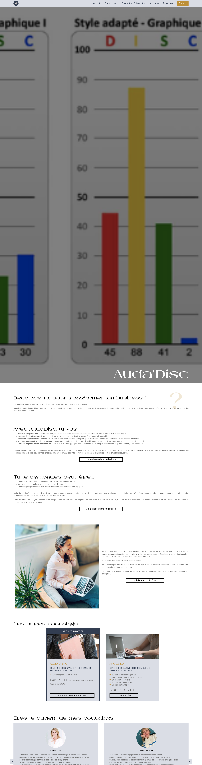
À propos (154, 3)
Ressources (169, 3)
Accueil (96, 3)
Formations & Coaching (133, 3)
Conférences (111, 3)
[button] (12, 761)
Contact (182, 3)
